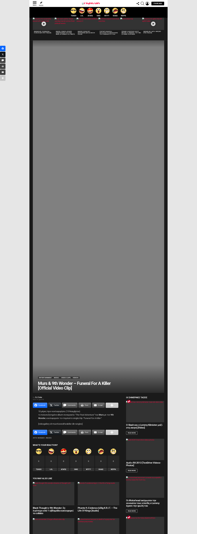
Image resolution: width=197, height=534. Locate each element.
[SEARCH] (142, 3)
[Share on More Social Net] (112, 405)
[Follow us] (138, 3)
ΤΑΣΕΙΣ (41, 5)
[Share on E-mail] (2, 72)
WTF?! (106, 16)
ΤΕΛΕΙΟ (73, 16)
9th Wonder (39, 438)
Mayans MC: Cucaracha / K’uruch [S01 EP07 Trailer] (42, 32)
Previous (34, 27)
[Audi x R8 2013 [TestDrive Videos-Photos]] (145, 449)
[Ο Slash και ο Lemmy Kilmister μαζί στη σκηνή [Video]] (145, 411)
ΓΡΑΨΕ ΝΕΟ (157, 3)
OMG (98, 16)
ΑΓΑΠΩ (90, 16)
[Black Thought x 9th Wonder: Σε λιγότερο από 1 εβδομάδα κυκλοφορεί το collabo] (53, 493)
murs (49, 438)
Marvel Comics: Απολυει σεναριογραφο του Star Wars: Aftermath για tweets (65, 33)
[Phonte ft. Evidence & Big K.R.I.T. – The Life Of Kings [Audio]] (98, 493)
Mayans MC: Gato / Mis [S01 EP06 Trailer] (152, 32)
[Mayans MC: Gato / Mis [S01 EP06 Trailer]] (153, 24)
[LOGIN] (147, 3)
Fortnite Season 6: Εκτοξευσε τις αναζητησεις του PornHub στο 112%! (109, 33)
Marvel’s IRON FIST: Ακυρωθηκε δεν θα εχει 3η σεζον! (86, 33)
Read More (132, 433)
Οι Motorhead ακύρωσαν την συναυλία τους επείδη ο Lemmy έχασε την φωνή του (142, 503)
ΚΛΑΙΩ (115, 16)
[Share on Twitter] (2, 54)
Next (163, 27)
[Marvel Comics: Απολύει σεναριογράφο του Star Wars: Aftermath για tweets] (66, 24)
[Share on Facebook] (2, 48)
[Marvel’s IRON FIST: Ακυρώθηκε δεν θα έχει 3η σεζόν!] (87, 24)
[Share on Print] (2, 66)
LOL (81, 16)
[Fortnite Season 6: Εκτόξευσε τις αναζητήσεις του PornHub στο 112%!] (109, 24)
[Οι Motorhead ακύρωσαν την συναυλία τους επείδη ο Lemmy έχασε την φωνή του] (145, 487)
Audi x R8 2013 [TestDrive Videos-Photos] (143, 464)
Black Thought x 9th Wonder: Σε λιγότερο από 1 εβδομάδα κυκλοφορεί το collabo (53, 511)
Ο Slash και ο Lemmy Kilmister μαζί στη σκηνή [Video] (144, 426)
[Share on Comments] (2, 60)
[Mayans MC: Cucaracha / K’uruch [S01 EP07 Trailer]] (44, 24)
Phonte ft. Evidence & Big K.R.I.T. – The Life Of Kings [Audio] (97, 509)
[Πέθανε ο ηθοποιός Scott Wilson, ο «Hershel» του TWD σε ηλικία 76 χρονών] (131, 24)
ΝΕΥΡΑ (123, 16)
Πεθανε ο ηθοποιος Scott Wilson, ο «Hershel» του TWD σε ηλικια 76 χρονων (131, 33)
